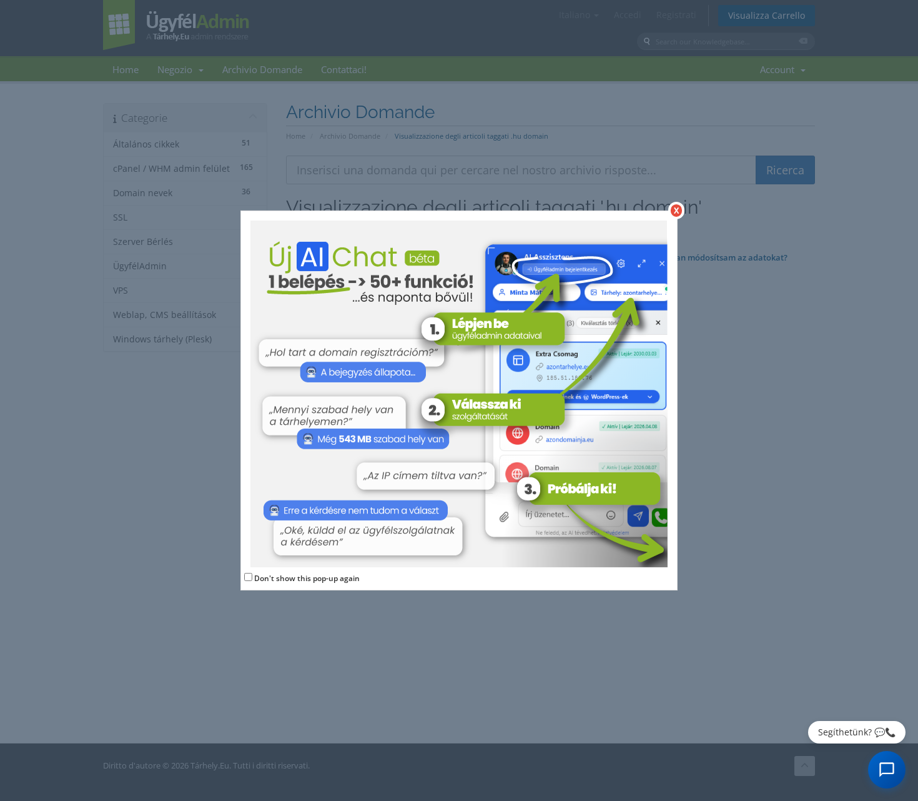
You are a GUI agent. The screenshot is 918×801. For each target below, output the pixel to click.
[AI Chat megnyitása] (887, 770)
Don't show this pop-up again (307, 578)
